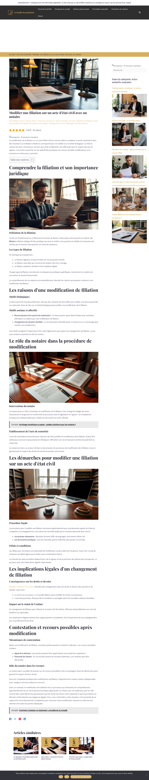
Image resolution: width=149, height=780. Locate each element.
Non (66, 777)
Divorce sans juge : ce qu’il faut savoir (126, 120)
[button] (140, 12)
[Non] (146, 775)
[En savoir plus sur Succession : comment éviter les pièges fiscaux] (53, 745)
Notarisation (82, 123)
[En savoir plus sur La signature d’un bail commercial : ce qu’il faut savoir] (26, 745)
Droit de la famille (44, 9)
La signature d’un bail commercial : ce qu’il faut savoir (26, 758)
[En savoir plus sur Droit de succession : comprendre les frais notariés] (81, 745)
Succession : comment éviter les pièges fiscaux (52, 758)
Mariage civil (72, 123)
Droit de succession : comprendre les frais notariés (80, 758)
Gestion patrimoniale (81, 9)
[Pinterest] (20, 719)
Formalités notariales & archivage (33, 123)
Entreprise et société (62, 9)
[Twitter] (15, 719)
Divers (40, 16)
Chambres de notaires (119, 9)
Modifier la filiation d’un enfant (21, 587)
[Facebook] (10, 719)
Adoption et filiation (84, 121)
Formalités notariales (100, 9)
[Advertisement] (74, 36)
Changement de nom (57, 123)
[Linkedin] (25, 719)
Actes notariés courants (65, 121)
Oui (61, 777)
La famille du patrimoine (24, 12)
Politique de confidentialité (80, 777)
